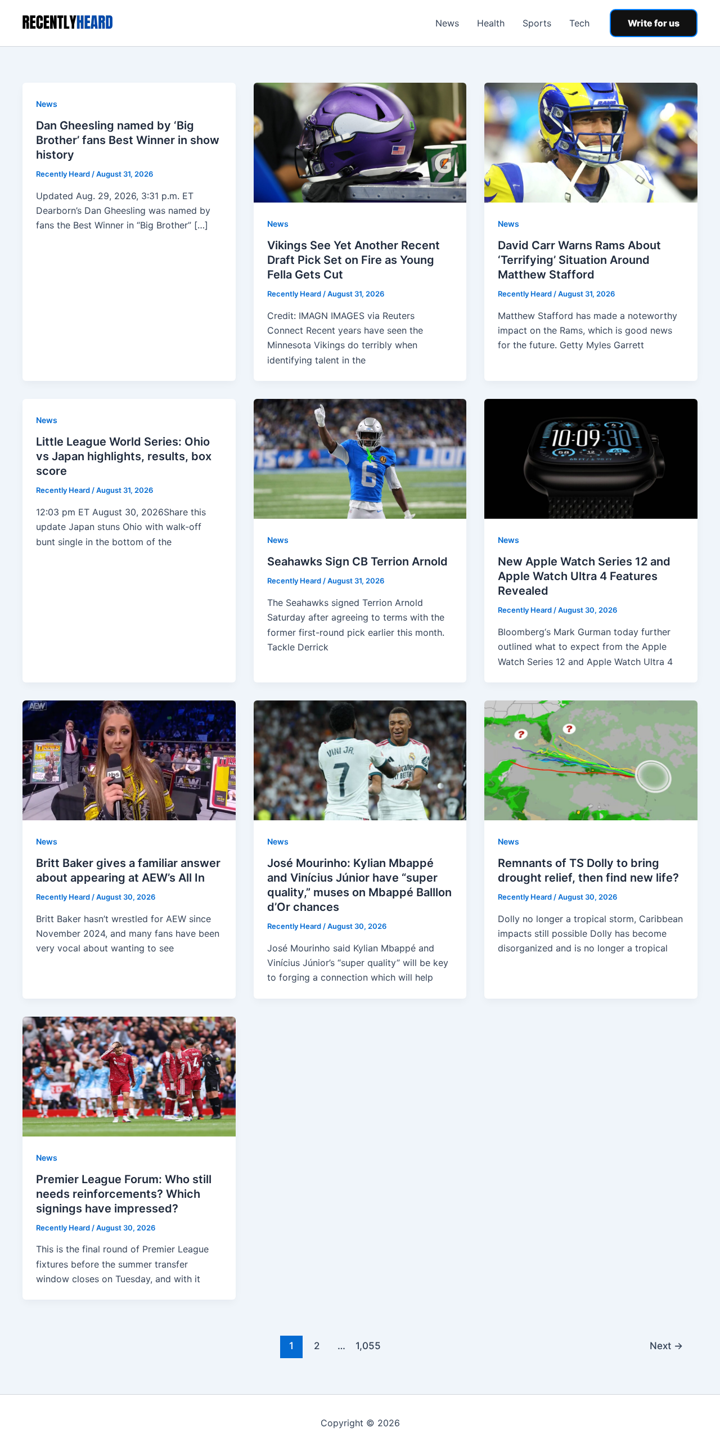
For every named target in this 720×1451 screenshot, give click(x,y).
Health (491, 23)
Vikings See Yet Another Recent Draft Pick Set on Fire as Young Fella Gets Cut (353, 260)
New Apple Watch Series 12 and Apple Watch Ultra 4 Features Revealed (584, 576)
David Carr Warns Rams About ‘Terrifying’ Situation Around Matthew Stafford (579, 260)
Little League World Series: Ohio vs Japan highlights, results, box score (124, 456)
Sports (537, 23)
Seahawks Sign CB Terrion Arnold (357, 561)
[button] (654, 23)
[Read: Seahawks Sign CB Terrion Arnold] (360, 458)
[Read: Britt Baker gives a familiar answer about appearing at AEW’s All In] (129, 759)
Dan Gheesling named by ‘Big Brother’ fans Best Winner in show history (127, 140)
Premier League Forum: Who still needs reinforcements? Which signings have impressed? (124, 1194)
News (447, 23)
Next (666, 1345)
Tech (579, 23)
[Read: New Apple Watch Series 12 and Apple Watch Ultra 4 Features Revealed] (591, 458)
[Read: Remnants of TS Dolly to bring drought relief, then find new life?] (591, 759)
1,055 (367, 1345)
